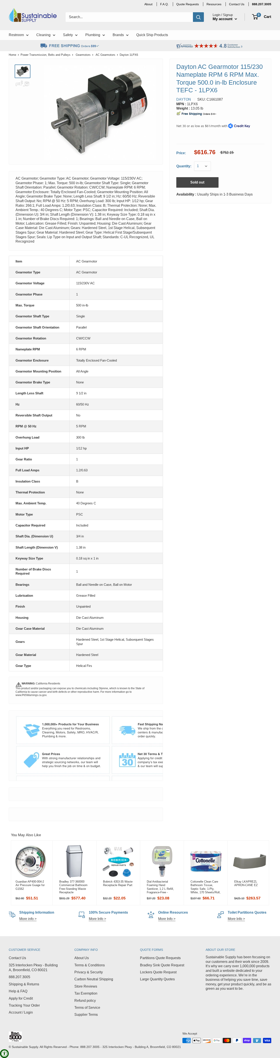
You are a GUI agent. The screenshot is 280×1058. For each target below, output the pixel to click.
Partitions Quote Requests (160, 958)
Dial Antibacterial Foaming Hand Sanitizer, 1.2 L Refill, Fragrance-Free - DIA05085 (160, 887)
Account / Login (21, 1012)
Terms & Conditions (89, 965)
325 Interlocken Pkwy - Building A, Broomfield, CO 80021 (33, 967)
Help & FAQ (18, 991)
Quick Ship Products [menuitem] (152, 35)
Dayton (183, 99)
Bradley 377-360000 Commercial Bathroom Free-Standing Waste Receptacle (73, 887)
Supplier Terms (86, 1014)
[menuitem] (261, 4)
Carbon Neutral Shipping (93, 979)
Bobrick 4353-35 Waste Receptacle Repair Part (118, 883)
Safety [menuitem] (68, 35)
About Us (81, 958)
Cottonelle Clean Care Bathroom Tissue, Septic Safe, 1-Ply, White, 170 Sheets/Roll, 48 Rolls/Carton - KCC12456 (205, 887)
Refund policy (85, 1000)
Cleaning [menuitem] (43, 35)
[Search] (198, 17)
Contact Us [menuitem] (236, 4)
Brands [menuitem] (118, 35)
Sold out (197, 182)
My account (223, 19)
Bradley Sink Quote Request (162, 965)
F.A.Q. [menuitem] (164, 4)
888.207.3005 (19, 977)
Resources (213, 4)
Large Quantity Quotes (157, 979)
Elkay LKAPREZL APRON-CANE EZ (246, 883)
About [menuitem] (148, 4)
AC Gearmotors (105, 54)
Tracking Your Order (24, 1005)
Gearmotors (83, 54)
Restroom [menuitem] (16, 35)
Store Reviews (85, 986)
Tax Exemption (85, 993)
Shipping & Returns (24, 984)
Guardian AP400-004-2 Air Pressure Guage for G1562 (30, 885)
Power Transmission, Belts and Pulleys (45, 54)
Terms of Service (87, 1007)
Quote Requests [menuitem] (187, 4)
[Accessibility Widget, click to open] (4, 1053)
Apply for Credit (21, 998)
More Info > (97, 919)
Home (12, 54)
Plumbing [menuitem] (92, 35)
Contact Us (17, 958)
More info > (28, 919)
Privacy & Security (88, 972)
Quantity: (183, 166)
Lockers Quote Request (158, 972)
